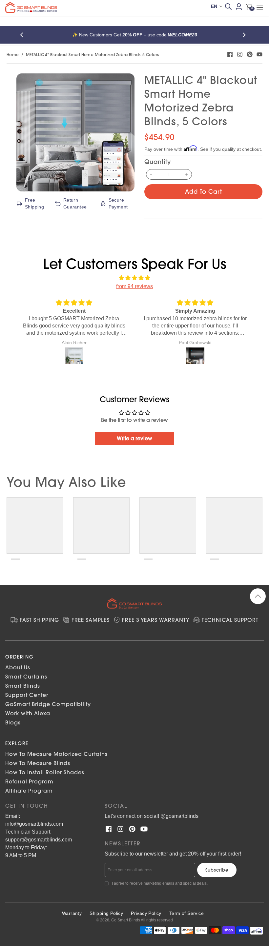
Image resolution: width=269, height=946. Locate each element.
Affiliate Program (29, 790)
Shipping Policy (106, 913)
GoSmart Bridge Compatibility (48, 704)
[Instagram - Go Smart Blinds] (240, 54)
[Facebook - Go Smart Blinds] (230, 54)
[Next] (245, 35)
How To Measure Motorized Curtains (56, 754)
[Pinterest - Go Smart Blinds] (250, 54)
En (214, 6)
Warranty (72, 913)
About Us (17, 667)
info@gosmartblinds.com (34, 824)
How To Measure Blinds (37, 763)
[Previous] (24, 35)
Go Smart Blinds (125, 920)
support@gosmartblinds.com (38, 839)
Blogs (13, 722)
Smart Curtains (26, 676)
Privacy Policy (146, 913)
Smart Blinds (22, 685)
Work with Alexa (27, 713)
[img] (134, 278)
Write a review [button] (134, 438)
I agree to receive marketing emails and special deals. (160, 883)
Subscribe (216, 870)
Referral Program (29, 781)
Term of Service (186, 913)
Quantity (157, 162)
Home (13, 54)
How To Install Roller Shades (44, 772)
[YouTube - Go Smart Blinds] (259, 54)
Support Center (26, 695)
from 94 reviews (134, 286)
